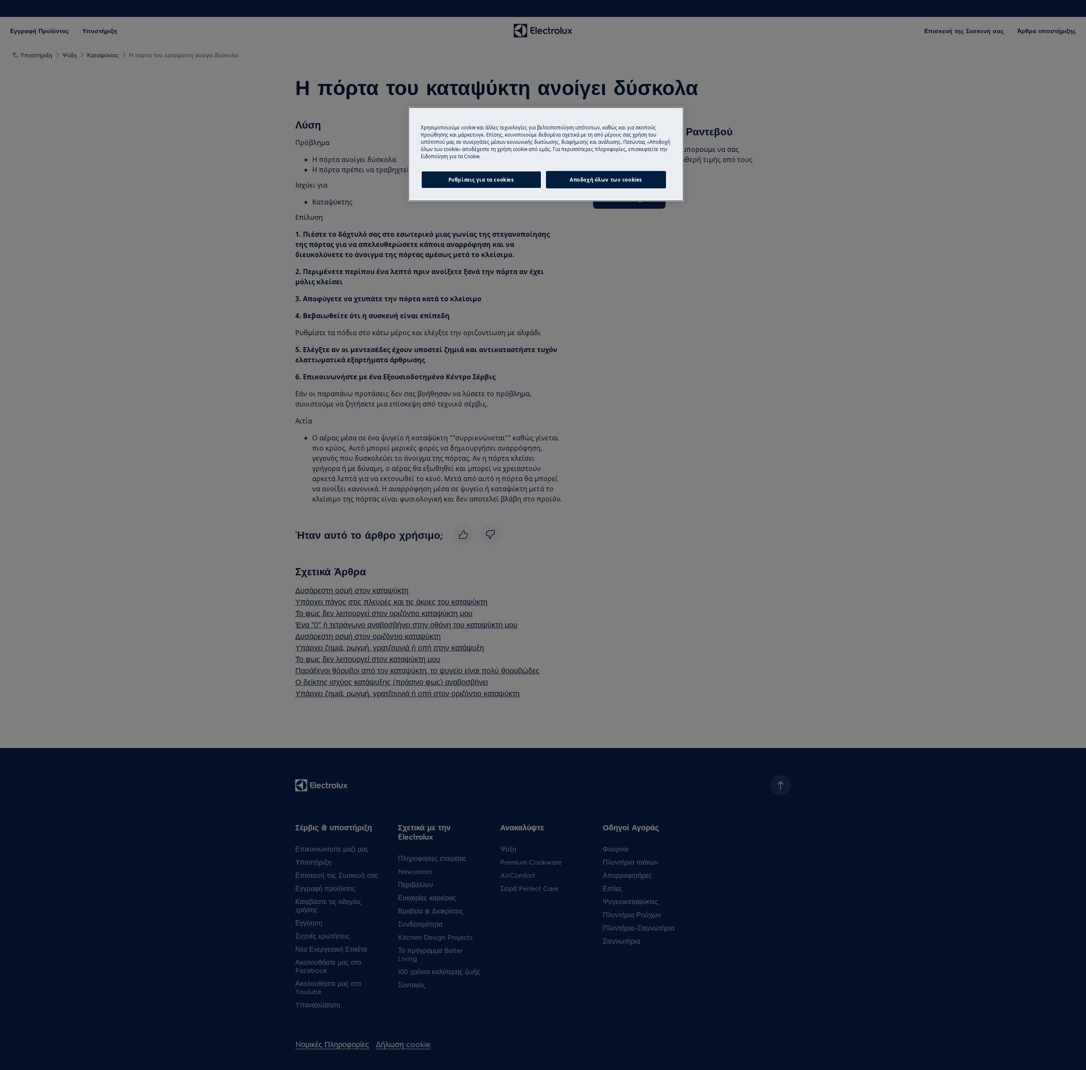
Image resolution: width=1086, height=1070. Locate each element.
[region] (546, 154)
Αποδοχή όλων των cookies (606, 179)
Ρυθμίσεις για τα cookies (481, 179)
